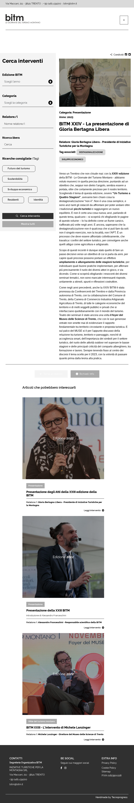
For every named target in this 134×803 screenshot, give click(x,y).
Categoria (9, 96)
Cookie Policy (109, 767)
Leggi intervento (92, 510)
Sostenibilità (15, 179)
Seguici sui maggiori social (75, 763)
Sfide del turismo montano (41, 721)
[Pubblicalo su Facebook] (126, 55)
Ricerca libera (11, 137)
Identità (38, 199)
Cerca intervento (30, 216)
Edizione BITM (12, 74)
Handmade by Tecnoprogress (111, 797)
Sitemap (106, 771)
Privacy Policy (109, 763)
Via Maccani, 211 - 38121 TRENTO (24, 3)
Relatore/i (10, 117)
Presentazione (35, 485)
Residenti (13, 199)
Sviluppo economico (20, 189)
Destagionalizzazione (91, 152)
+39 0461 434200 (52, 3)
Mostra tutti (28, 224)
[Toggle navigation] (124, 20)
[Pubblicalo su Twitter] (129, 55)
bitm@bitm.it (70, 3)
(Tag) (20, 158)
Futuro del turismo (19, 168)
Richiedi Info (87, 374)
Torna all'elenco (52, 374)
